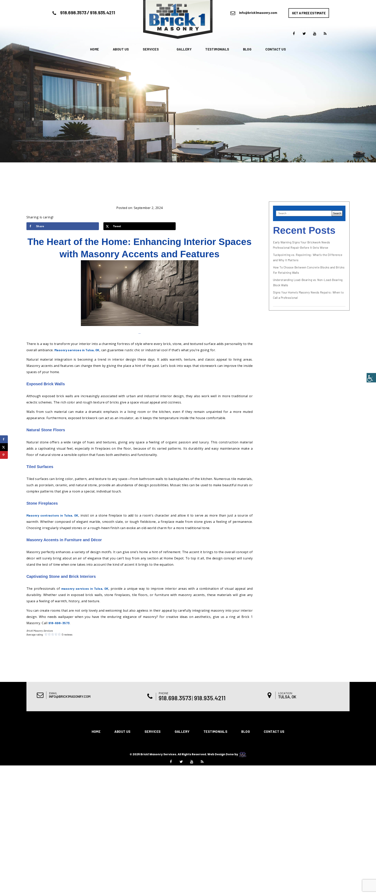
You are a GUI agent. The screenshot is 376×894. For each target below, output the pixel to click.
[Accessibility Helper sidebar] (371, 377)
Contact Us (275, 49)
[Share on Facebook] (4, 439)
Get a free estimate (309, 13)
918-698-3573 (59, 623)
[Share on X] (4, 447)
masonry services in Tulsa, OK (84, 588)
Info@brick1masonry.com (258, 12)
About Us (121, 49)
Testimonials (217, 49)
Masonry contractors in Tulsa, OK (52, 515)
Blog (247, 49)
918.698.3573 (73, 12)
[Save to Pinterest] (4, 455)
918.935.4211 (102, 12)
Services (151, 49)
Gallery (184, 49)
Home (94, 49)
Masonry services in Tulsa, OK (76, 350)
